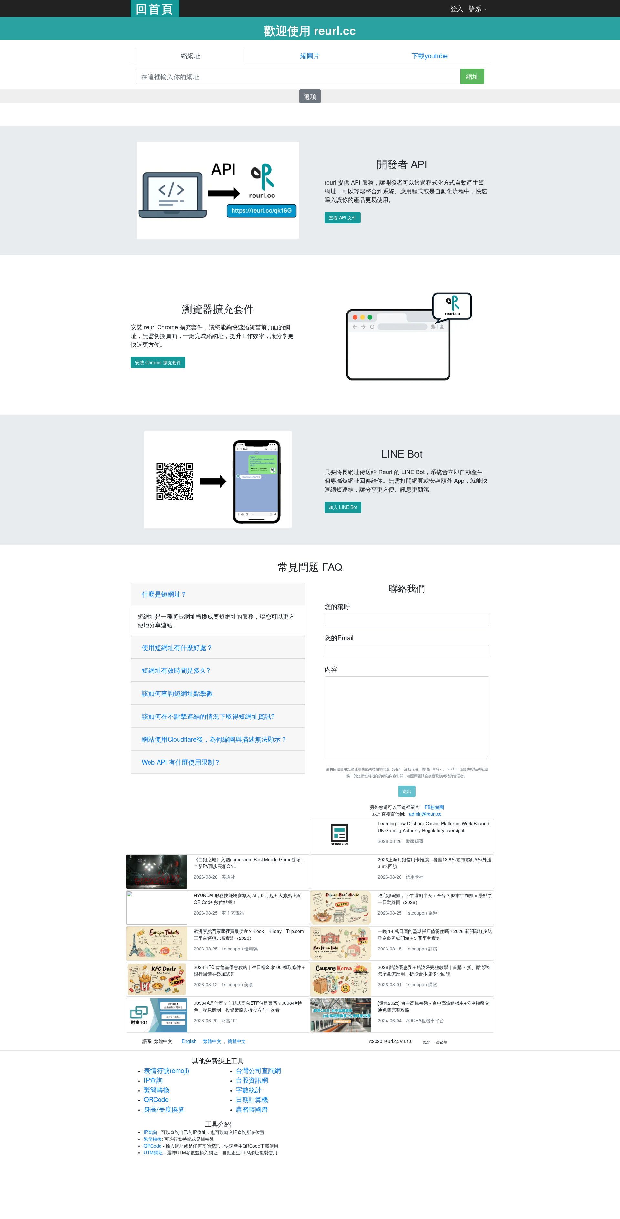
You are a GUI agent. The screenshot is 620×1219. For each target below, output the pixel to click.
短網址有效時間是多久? (176, 670)
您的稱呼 (337, 606)
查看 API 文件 (342, 217)
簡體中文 (237, 1041)
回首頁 (155, 8)
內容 (331, 668)
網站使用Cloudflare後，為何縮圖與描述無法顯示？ (214, 739)
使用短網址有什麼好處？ (177, 647)
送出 (406, 791)
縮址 (472, 76)
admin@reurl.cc (425, 814)
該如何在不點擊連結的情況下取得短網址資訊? (208, 716)
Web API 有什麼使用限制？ (181, 762)
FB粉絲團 (434, 807)
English (189, 1041)
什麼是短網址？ (164, 594)
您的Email (339, 637)
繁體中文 (212, 1041)
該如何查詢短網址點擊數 (177, 693)
